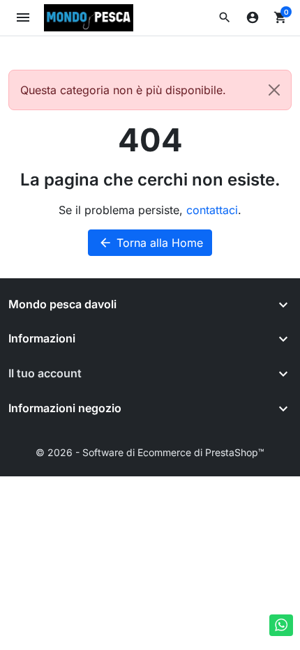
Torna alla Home (150, 243)
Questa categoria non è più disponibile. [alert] (123, 90)
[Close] (274, 89)
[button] (224, 17)
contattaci (212, 210)
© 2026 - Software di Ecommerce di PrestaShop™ (150, 452)
